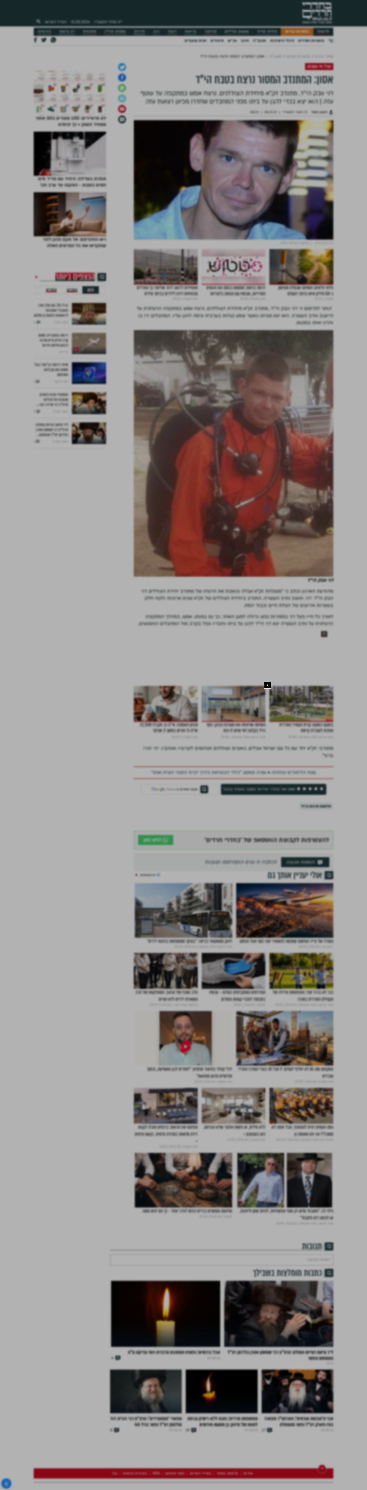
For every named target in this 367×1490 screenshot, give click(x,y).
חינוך (245, 40)
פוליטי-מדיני (267, 31)
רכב (156, 31)
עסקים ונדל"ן (115, 31)
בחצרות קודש (297, 31)
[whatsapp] (122, 165)
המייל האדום (56, 22)
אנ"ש (232, 40)
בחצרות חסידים (311, 40)
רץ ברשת (67, 31)
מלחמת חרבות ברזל (316, 883)
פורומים (44, 31)
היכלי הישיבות (282, 40)
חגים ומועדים (195, 40)
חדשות (323, 31)
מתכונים (89, 31)
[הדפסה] (122, 176)
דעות (172, 31)
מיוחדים (217, 40)
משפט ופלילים (237, 31)
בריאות (190, 31)
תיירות (139, 31)
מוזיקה (210, 31)
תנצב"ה (259, 40)
